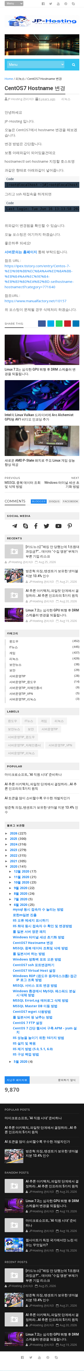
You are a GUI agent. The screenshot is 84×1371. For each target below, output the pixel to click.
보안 (12, 670)
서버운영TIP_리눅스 (22, 699)
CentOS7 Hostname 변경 (33, 942)
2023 (14, 850)
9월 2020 (21, 888)
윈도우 (13, 641)
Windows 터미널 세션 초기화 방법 (38, 937)
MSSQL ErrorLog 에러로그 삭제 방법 (40, 1000)
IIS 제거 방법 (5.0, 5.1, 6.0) (33, 1049)
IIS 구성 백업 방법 (26, 1054)
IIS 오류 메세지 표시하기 (31, 920)
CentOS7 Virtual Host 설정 (34, 970)
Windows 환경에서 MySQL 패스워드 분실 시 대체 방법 (44, 993)
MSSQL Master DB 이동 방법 (35, 1006)
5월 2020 (21, 1061)
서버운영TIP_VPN (21, 693)
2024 (14, 844)
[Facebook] (36, 526)
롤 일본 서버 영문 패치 (29, 931)
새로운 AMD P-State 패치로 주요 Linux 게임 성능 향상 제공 (40, 463)
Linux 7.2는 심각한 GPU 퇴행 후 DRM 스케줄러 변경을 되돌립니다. (40, 372)
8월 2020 (21, 893)
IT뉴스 (13, 647)
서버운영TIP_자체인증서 (25, 688)
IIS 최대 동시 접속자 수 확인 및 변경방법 (42, 926)
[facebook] (43, 3)
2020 (14, 866)
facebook (70, 501)
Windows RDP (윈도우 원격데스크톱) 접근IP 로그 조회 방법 (45, 978)
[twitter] (50, 3)
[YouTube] (59, 526)
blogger (39, 501)
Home (9, 79)
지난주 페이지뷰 (17, 1080)
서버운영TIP (17, 676)
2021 (14, 861)
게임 (12, 653)
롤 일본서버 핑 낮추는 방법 (32, 1017)
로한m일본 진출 (25, 915)
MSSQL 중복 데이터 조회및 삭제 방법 (40, 948)
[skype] (73, 3)
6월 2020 (21, 904)
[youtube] (58, 3)
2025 (14, 838)
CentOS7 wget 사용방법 (32, 1011)
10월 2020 (22, 882)
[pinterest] (65, 3)
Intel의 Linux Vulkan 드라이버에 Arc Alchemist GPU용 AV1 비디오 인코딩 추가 (39, 417)
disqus (54, 501)
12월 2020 (22, 871)
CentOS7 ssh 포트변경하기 (33, 965)
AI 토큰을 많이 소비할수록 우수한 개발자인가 (37, 798)
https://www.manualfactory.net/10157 (35, 300)
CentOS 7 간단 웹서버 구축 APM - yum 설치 (45, 1030)
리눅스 (20, 79)
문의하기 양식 (67, 1080)
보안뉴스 (15, 665)
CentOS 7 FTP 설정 (27, 1022)
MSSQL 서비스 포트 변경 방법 (35, 985)
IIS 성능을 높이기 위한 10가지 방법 (38, 1037)
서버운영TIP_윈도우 (22, 682)
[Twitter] (47, 526)
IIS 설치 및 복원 (24, 1043)
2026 (14, 833)
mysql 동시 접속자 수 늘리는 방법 (38, 909)
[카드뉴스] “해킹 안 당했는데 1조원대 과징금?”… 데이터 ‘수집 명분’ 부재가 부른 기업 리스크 (52, 551)
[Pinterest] (70, 526)
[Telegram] (15, 526)
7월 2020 (21, 899)
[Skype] (26, 526)
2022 (14, 855)
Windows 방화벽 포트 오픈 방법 (37, 959)
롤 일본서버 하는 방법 (29, 953)
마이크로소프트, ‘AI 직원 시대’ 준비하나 (33, 774)
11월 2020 (22, 877)
